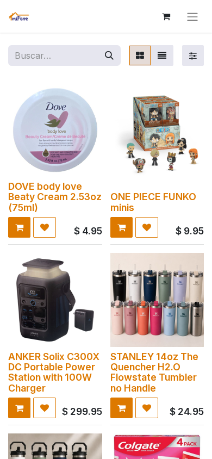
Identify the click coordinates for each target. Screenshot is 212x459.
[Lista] (162, 55)
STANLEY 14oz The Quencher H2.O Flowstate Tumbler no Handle (154, 372)
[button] (19, 227)
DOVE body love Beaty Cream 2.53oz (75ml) (55, 197)
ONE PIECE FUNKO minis (153, 202)
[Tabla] (140, 55)
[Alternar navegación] (192, 16)
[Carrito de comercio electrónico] (166, 16)
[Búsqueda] (109, 55)
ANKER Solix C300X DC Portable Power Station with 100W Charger (53, 372)
